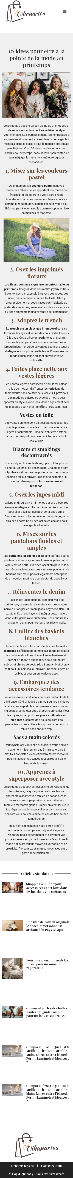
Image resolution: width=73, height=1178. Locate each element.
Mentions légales (22, 1166)
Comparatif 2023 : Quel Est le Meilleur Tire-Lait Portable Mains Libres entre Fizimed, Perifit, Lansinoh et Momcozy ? (47, 1093)
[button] (65, 11)
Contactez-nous (51, 1166)
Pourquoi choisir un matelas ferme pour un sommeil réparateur (47, 964)
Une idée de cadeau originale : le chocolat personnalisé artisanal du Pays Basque (48, 926)
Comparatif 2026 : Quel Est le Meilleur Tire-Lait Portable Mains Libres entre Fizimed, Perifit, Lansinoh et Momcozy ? (48, 1054)
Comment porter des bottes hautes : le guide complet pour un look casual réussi (46, 1012)
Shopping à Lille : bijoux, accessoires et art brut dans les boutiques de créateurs (46, 888)
